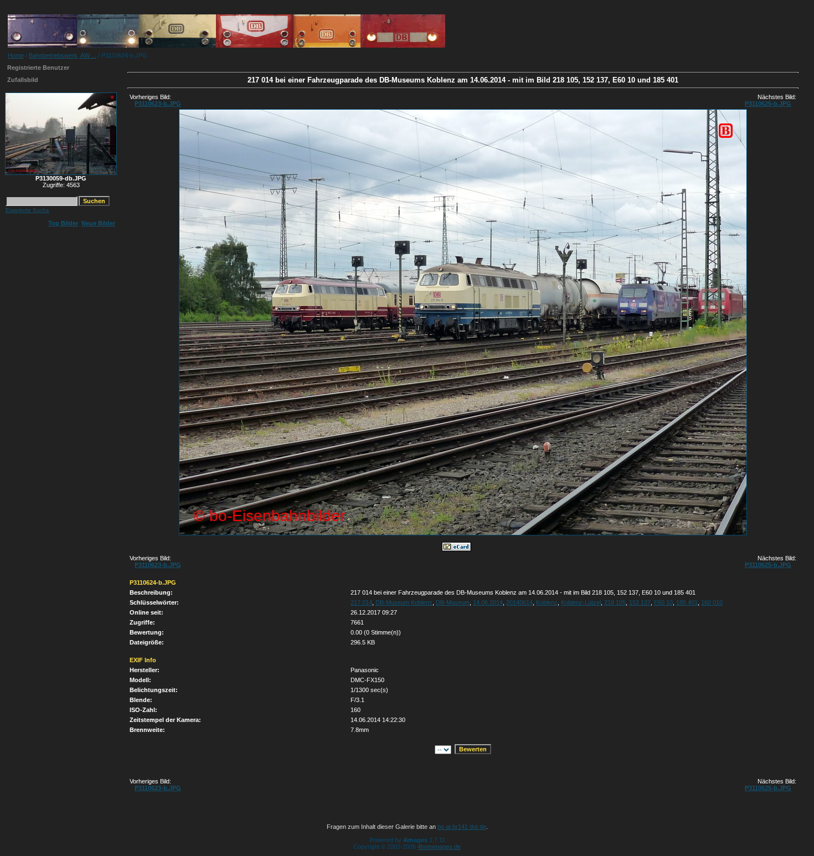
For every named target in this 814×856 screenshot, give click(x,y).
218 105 (615, 602)
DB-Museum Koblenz (403, 602)
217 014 (361, 602)
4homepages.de (439, 846)
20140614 (519, 602)
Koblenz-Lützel (581, 602)
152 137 (640, 602)
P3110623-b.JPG (158, 103)
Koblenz (547, 602)
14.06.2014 (488, 602)
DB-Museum (453, 602)
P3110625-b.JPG (768, 103)
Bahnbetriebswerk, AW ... (62, 55)
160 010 (712, 602)
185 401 (687, 602)
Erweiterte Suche (27, 210)
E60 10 (663, 602)
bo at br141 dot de (461, 826)
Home (16, 55)
